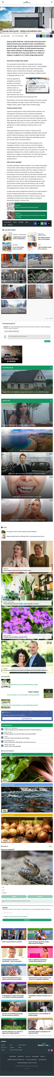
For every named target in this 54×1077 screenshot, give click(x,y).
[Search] (52, 2)
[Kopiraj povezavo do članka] (51, 36)
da (3, 887)
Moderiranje (35, 1056)
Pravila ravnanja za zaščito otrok (27, 1062)
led (5, 224)
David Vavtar (6, 36)
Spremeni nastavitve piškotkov (16, 1059)
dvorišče (21, 222)
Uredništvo (21, 1056)
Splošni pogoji (42, 1059)
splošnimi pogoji (14, 916)
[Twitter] (41, 36)
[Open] (7, 2)
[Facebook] (37, 36)
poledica (10, 224)
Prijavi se (47, 341)
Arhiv (50, 846)
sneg (26, 222)
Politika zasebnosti (31, 1059)
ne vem (4, 892)
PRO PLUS (28, 1056)
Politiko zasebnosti (23, 916)
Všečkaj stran (28, 718)
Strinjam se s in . (16, 916)
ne (3, 890)
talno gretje (7, 222)
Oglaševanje (12, 1056)
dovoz (15, 222)
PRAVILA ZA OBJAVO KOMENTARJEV (12, 331)
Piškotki (42, 1056)
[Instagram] (52, 1050)
